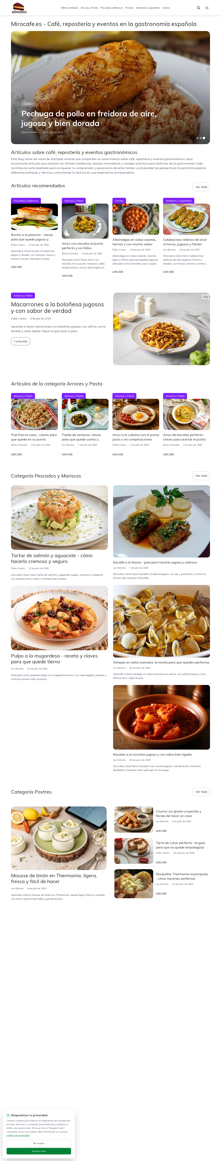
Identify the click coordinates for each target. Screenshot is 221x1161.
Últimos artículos (69, 7)
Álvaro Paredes (29, 132)
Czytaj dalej (20, 341)
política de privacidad (18, 1135)
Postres (129, 7)
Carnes (166, 7)
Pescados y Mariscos (111, 7)
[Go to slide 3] (204, 138)
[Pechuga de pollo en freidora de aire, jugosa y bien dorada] (110, 87)
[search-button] (198, 8)
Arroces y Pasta (89, 7)
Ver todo (201, 187)
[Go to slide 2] (201, 138)
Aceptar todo (39, 1151)
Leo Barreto (169, 249)
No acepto (38, 1143)
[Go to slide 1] (197, 138)
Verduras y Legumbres (148, 7)
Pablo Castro (18, 244)
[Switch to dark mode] (207, 8)
